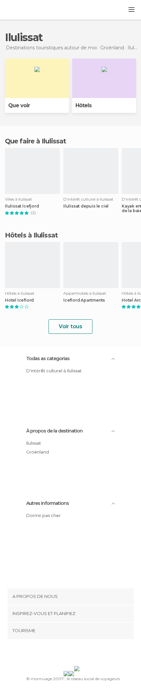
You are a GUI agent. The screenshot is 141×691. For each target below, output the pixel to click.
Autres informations (47, 503)
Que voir (19, 105)
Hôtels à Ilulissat (31, 235)
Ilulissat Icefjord (22, 206)
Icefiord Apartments (84, 300)
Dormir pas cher (43, 515)
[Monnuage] (23, 10)
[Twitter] (69, 654)
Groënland (37, 452)
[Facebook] (60, 654)
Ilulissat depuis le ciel (86, 206)
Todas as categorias (48, 358)
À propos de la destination (54, 431)
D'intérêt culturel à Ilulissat (54, 370)
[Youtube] (86, 654)
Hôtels (83, 105)
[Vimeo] (77, 654)
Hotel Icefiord (19, 300)
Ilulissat (33, 443)
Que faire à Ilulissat (35, 141)
